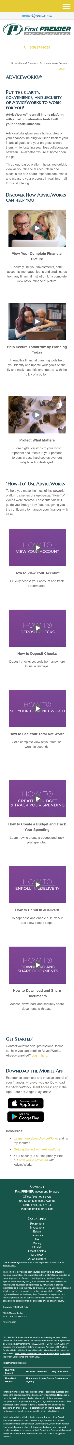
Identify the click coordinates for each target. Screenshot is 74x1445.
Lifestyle (37, 1247)
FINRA (55, 1343)
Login (62, 68)
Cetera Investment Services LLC (21, 1343)
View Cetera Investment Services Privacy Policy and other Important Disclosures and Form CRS (36, 1355)
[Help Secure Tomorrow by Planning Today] (37, 321)
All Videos (37, 1255)
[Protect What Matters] (37, 414)
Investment (37, 1227)
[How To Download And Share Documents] (37, 964)
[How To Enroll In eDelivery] (37, 884)
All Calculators (37, 1259)
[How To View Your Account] (37, 547)
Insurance (37, 1235)
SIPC (49, 1343)
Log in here (39, 1055)
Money (37, 1243)
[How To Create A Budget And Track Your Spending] (37, 798)
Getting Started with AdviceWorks (37, 1149)
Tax (37, 1239)
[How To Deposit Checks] (37, 627)
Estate (37, 1231)
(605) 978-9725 (39, 47)
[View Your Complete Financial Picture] (37, 227)
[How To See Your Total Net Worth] (37, 708)
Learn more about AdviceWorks (36, 1138)
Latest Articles (37, 1251)
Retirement (37, 1223)
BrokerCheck (9, 1265)
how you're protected (33, 1160)
